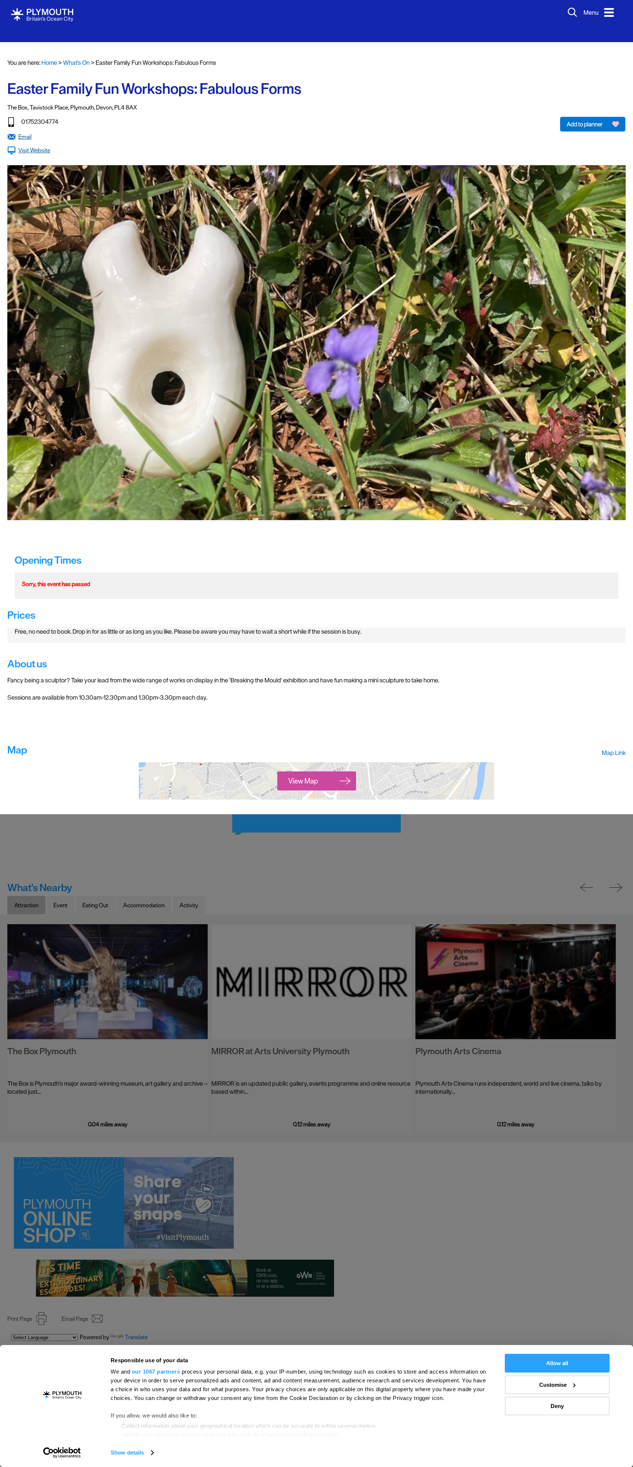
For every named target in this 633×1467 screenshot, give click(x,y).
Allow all (557, 1363)
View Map (303, 770)
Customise (553, 1385)
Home (49, 52)
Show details (127, 1452)
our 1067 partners (156, 1371)
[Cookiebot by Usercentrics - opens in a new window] (62, 1452)
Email (25, 125)
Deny (557, 1406)
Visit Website (34, 139)
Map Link (614, 742)
